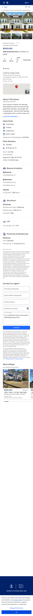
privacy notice (19, 358)
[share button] (29, 7)
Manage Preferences (16, 608)
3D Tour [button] (27, 38)
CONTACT (16, 327)
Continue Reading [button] (10, 116)
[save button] (26, 7)
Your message (7, 312)
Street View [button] (16, 38)
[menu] (4, 2)
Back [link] (5, 7)
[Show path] (17, 43)
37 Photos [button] (5, 38)
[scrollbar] (18, 401)
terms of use (9, 358)
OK (17, 612)
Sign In (27, 2)
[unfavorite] (26, 371)
